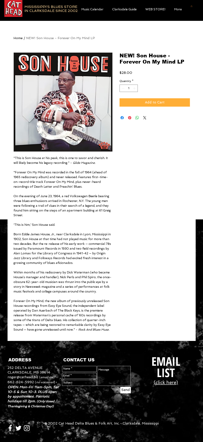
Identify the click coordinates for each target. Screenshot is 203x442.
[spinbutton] (128, 88)
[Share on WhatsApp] (137, 117)
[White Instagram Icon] (27, 428)
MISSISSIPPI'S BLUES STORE (50, 7)
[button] (155, 8)
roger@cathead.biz (23, 377)
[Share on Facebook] (122, 117)
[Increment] (134, 88)
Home (18, 38)
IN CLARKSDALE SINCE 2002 (51, 11)
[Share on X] (144, 117)
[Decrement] (122, 88)
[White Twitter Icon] (18, 428)
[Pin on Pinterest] (129, 117)
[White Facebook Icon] (10, 428)
